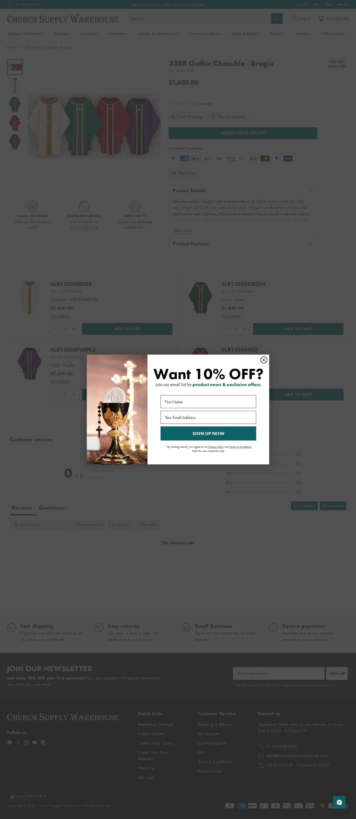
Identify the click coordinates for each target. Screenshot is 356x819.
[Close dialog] (264, 360)
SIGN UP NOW (208, 433)
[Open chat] (339, 802)
